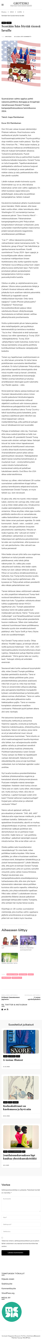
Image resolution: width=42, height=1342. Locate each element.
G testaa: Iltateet (13, 1060)
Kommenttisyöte (9, 1288)
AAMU (9, 23)
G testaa (12, 1056)
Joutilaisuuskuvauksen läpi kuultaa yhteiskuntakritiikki (20, 1157)
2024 (3, 23)
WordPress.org (8, 1293)
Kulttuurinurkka (15, 1151)
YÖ (24, 1151)
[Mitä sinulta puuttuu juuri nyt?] (10, 940)
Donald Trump (12, 974)
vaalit (30, 974)
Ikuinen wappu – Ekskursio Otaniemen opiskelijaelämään (27, 948)
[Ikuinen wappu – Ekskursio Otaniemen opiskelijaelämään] (28, 940)
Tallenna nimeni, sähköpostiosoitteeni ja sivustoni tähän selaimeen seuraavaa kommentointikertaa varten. (20, 1243)
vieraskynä (6, 977)
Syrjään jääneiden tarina (9, 963)
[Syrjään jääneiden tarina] (10, 957)
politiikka (23, 974)
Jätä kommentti (25, 37)
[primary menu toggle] (3, 4)
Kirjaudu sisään (8, 1279)
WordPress (26, 1338)
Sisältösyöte (7, 1283)
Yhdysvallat (16, 977)
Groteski (8, 36)
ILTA (18, 1056)
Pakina (15, 1102)
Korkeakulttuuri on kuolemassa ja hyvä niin (17, 1107)
